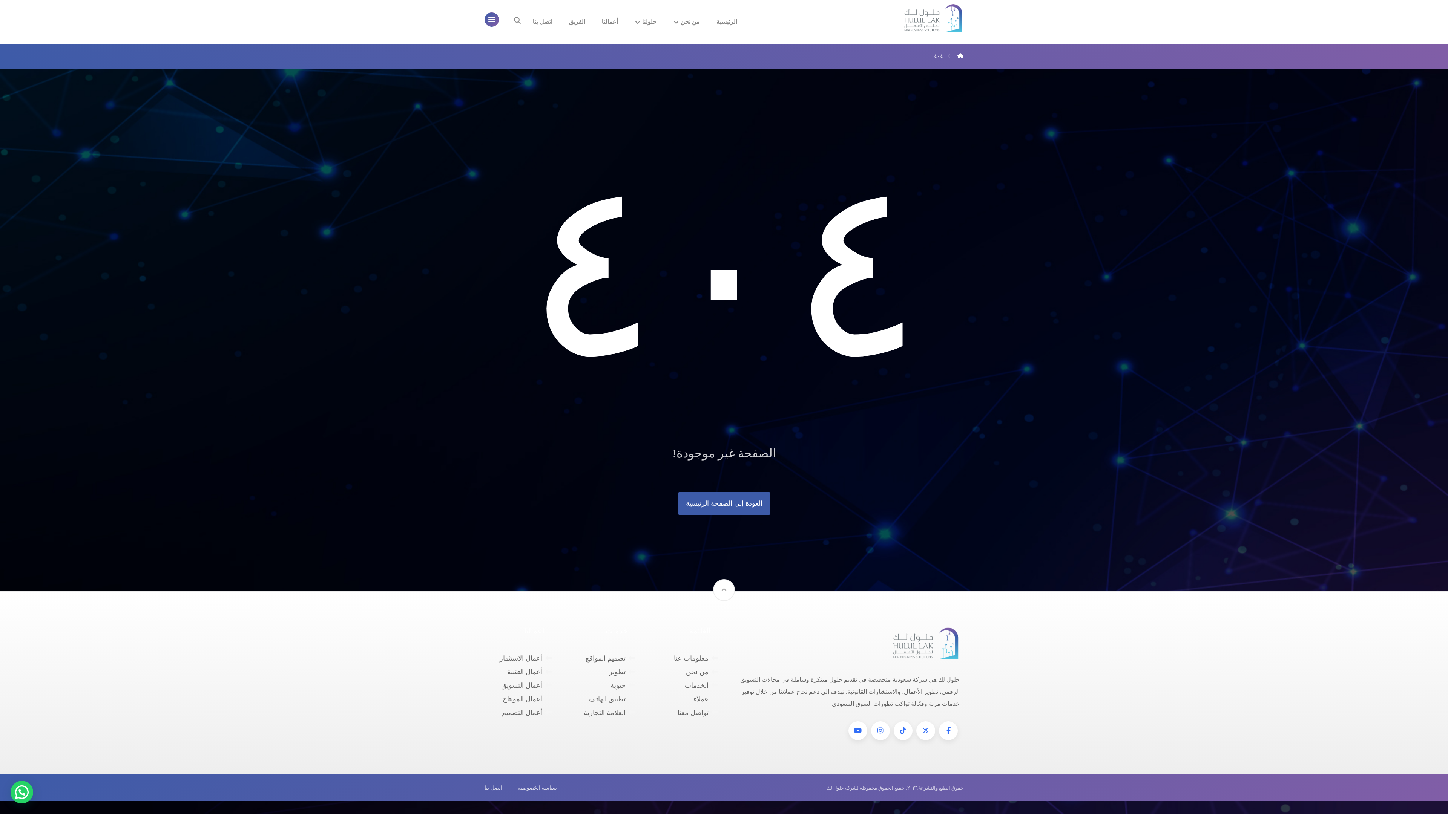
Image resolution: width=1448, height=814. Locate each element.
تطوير (617, 672)
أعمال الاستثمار (521, 658)
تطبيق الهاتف (607, 699)
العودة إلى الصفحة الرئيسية (724, 503)
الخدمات (697, 685)
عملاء (701, 699)
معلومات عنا (691, 658)
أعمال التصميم (522, 712)
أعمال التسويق (521, 685)
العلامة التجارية (605, 712)
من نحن (697, 672)
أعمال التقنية (524, 672)
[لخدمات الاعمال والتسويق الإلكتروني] (933, 18)
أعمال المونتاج (522, 699)
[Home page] (960, 56)
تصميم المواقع (606, 658)
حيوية (618, 685)
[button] (948, 730)
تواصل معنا (693, 712)
